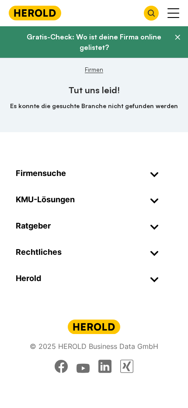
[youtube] (83, 366)
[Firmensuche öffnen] (151, 13)
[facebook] (61, 366)
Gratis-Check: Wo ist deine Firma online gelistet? (94, 42)
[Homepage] (35, 13)
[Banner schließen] (177, 37)
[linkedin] (104, 366)
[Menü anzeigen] (173, 13)
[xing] (126, 366)
